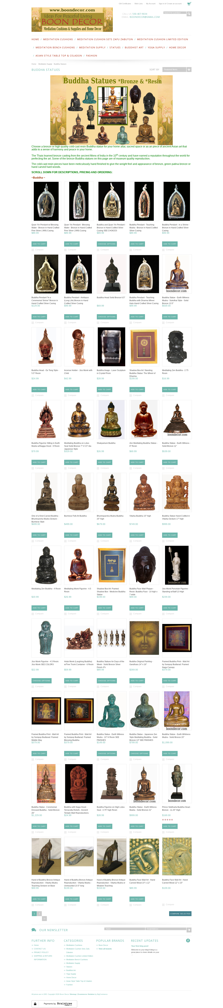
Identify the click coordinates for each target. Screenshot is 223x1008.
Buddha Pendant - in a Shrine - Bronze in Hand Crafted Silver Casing (176, 228)
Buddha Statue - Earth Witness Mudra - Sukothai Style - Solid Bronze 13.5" (175, 300)
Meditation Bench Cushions (55, 47)
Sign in (161, 4)
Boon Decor (103, 945)
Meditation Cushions (58, 39)
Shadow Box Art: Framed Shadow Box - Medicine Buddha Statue (111, 592)
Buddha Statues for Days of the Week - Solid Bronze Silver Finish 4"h (110, 664)
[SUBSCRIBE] (189, 930)
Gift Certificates (125, 4)
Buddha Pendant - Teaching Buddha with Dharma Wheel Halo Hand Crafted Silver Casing (144, 300)
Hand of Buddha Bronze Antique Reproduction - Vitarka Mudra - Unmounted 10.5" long (78, 883)
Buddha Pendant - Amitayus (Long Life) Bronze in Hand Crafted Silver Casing (76, 300)
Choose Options (107, 244)
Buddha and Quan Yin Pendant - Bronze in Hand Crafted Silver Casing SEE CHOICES (111, 228)
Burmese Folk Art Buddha (75, 516)
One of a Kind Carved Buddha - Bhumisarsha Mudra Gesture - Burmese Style (45, 519)
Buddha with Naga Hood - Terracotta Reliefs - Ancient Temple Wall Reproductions (76, 810)
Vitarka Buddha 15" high (140, 516)
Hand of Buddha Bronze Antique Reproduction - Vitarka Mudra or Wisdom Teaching (111, 883)
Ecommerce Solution (86, 994)
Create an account (174, 4)
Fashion (91, 55)
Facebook (188, 941)
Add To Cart (39, 244)
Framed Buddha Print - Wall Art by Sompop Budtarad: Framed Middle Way (45, 737)
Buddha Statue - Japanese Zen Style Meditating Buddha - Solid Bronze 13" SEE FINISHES (143, 737)
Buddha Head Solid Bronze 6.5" (111, 297)
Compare (39, 250)
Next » (44, 918)
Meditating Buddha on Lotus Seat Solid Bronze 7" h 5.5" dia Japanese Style (77, 446)
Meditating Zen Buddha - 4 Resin (46, 589)
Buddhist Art (134, 47)
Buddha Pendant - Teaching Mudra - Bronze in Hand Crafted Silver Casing (143, 228)
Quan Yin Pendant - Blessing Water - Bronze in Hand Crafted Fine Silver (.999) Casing (78, 228)
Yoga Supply (156, 47)
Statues (115, 47)
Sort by (154, 69)
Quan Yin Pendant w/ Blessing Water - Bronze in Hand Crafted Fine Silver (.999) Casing (45, 228)
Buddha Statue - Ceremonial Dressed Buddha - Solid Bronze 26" (46, 810)
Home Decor (177, 47)
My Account (150, 4)
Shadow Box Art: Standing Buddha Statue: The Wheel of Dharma (142, 373)
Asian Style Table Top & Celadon (59, 55)
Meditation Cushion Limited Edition (162, 39)
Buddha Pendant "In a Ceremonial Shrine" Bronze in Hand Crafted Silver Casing (45, 300)
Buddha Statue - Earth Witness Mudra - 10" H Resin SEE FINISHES (110, 737)
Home (34, 64)
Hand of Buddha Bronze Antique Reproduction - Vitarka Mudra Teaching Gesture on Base (46, 883)
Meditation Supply (92, 47)
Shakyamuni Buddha (106, 443)
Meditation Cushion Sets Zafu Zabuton (105, 39)
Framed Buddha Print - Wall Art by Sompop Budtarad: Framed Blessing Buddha (77, 737)
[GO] (189, 13)
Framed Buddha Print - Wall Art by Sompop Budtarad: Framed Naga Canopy (175, 664)
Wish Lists (139, 4)
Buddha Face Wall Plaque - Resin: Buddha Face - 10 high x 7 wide (143, 592)
